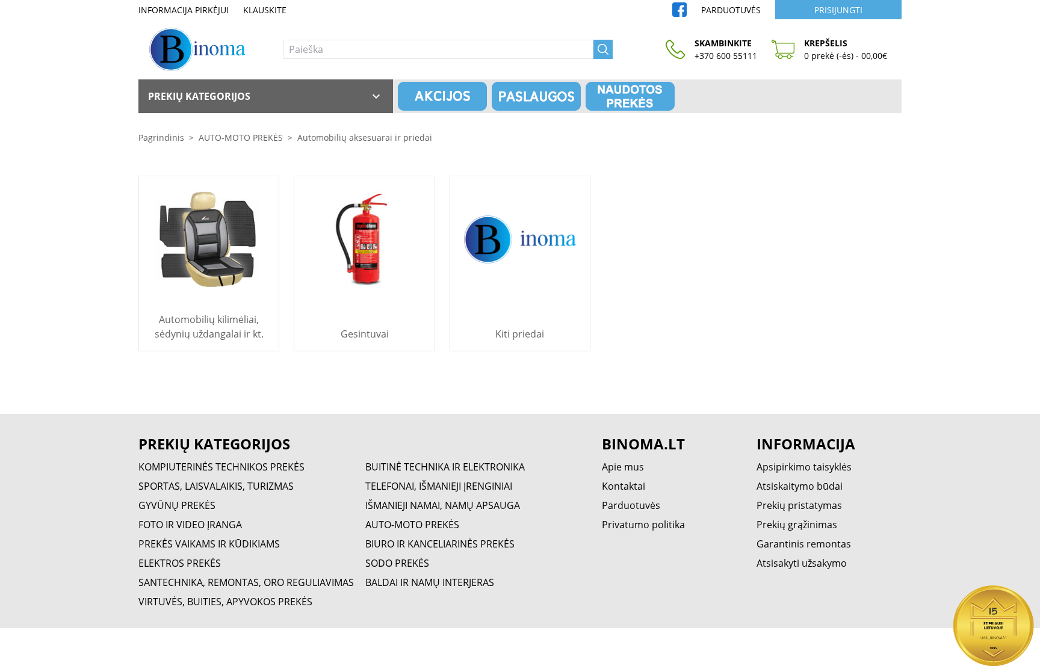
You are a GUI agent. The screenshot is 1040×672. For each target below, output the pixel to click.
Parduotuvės (731, 10)
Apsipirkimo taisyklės (804, 466)
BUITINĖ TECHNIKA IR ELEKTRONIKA (445, 466)
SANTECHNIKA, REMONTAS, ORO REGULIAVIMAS (246, 582)
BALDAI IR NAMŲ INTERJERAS (429, 582)
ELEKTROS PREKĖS (179, 563)
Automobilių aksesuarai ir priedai (364, 137)
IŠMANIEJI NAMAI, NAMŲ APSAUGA (442, 505)
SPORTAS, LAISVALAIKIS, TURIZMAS (216, 486)
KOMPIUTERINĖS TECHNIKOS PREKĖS (221, 466)
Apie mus (623, 466)
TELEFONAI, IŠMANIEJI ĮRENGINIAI (438, 486)
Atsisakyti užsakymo (802, 563)
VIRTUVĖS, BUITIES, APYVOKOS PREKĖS (225, 601)
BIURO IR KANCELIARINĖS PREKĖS (440, 543)
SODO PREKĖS (397, 563)
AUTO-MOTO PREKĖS (241, 137)
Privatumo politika (643, 524)
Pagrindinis (161, 137)
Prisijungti (838, 10)
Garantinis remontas (804, 543)
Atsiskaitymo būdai (800, 486)
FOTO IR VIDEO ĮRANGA (190, 524)
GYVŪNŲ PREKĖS (176, 505)
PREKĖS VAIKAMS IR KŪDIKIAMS (209, 543)
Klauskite (264, 10)
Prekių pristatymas (799, 505)
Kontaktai (623, 486)
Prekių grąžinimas (797, 524)
